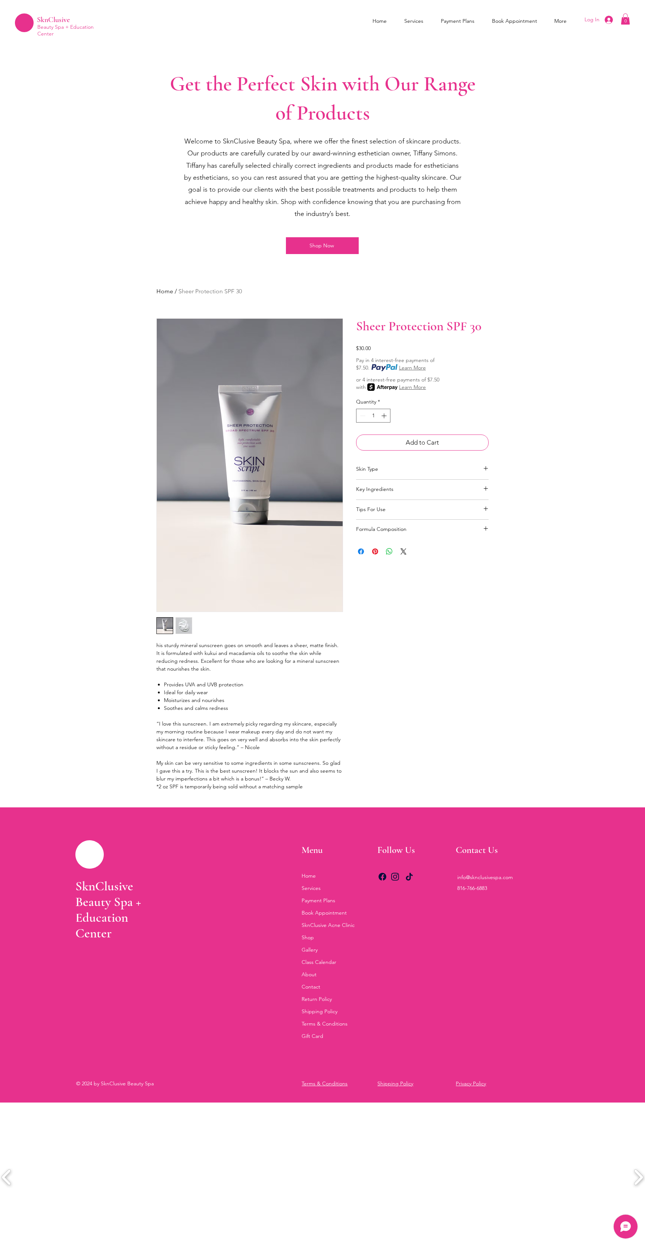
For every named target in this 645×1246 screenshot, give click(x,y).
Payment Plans (318, 900)
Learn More (412, 367)
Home (164, 291)
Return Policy (317, 999)
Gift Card (312, 1036)
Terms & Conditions (325, 1023)
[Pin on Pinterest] (375, 551)
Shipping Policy (319, 1011)
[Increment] (384, 415)
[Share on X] (403, 551)
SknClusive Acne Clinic (328, 925)
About (309, 974)
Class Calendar (319, 962)
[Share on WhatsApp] (389, 551)
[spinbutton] (373, 415)
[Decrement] (362, 415)
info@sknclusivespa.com (485, 877)
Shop (308, 937)
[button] (625, 19)
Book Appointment (324, 912)
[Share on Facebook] (360, 551)
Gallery (310, 949)
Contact (311, 986)
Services (311, 888)
